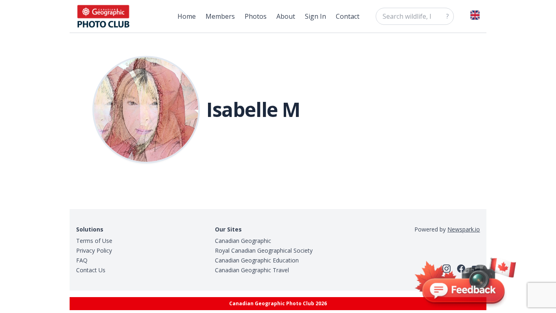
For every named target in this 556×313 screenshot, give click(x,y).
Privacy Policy (94, 250)
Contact (347, 16)
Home (186, 16)
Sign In (315, 16)
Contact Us (90, 270)
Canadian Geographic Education (257, 260)
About (285, 16)
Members (220, 16)
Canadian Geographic (243, 241)
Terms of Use (94, 241)
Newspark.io (463, 229)
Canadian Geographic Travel (252, 270)
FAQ (82, 260)
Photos (256, 16)
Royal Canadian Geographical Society (264, 250)
